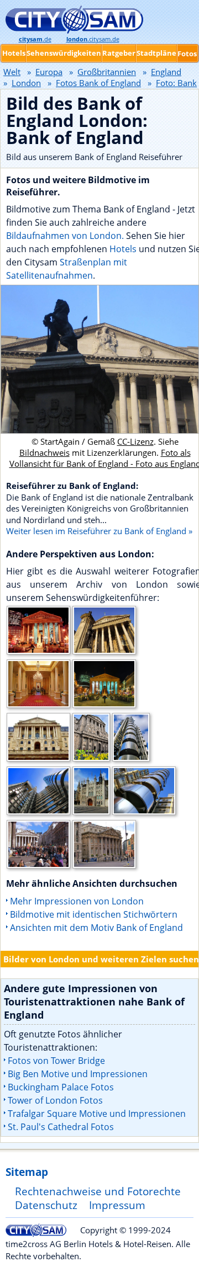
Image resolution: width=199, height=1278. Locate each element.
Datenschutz (46, 1205)
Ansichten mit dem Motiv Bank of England (96, 928)
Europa (48, 71)
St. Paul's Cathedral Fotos (61, 1127)
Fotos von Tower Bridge (56, 1061)
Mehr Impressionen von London (77, 901)
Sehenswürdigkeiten (64, 53)
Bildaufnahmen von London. (65, 236)
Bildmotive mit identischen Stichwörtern (93, 914)
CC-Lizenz (135, 441)
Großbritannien (106, 71)
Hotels (124, 249)
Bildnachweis (44, 452)
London (26, 82)
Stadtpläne (156, 53)
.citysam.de (92, 39)
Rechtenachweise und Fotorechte (98, 1191)
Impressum (117, 1205)
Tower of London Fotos (55, 1100)
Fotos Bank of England (98, 82)
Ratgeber (118, 53)
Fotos (187, 53)
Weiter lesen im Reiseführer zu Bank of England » (99, 530)
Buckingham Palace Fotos (61, 1087)
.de (35, 39)
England (166, 71)
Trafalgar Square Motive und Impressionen (97, 1113)
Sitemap (27, 1172)
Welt (11, 71)
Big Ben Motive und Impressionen (78, 1074)
